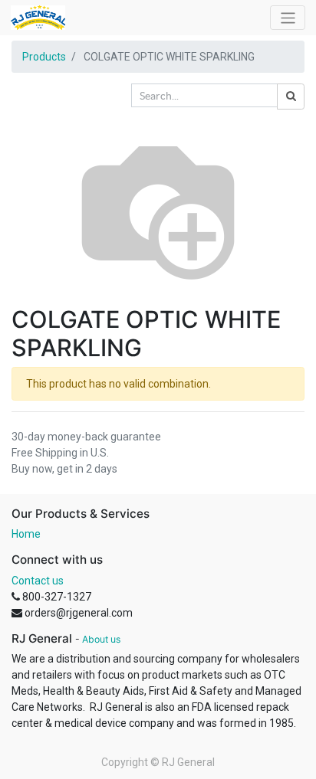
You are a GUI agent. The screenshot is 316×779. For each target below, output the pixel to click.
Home (26, 534)
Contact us (38, 580)
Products (44, 57)
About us (101, 639)
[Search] (290, 96)
